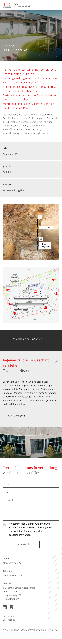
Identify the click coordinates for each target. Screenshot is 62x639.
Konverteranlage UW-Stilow (27, 339)
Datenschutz (9, 619)
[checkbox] (4, 524)
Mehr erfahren (16, 415)
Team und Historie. (18, 370)
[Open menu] (56, 5)
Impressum (8, 616)
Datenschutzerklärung (38, 523)
